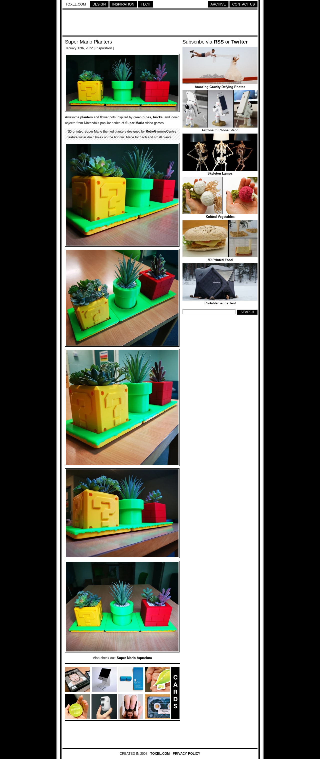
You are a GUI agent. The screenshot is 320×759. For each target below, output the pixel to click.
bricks (157, 117)
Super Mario (134, 123)
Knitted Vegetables (220, 217)
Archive (218, 4)
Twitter (239, 42)
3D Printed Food (220, 260)
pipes (146, 117)
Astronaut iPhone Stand (220, 130)
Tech (145, 4)
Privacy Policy (186, 753)
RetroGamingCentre (161, 131)
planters (86, 117)
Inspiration (123, 4)
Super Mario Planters (88, 42)
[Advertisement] (160, 23)
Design (99, 4)
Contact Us (243, 4)
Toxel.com (75, 4)
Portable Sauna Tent (220, 303)
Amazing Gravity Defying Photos (220, 87)
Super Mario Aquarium (134, 658)
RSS (219, 42)
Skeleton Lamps (220, 173)
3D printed (76, 131)
